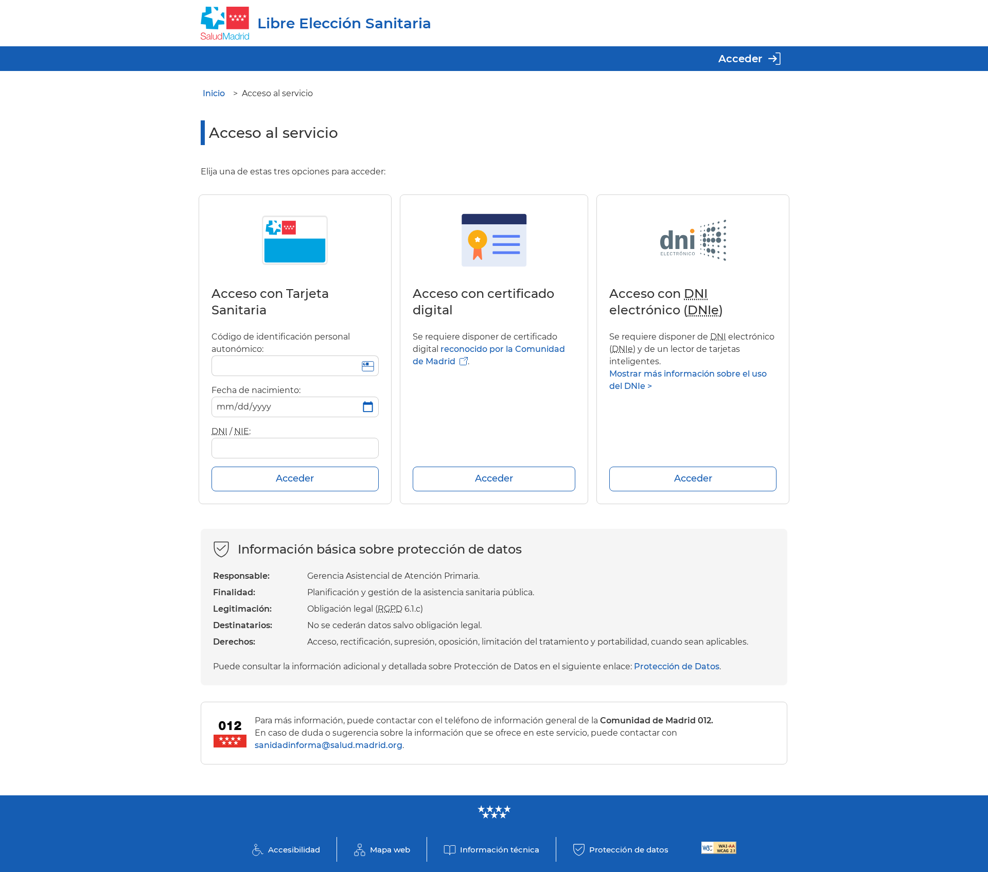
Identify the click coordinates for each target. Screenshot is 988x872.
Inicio (214, 93)
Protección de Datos (676, 666)
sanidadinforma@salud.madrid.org (328, 745)
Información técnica (499, 850)
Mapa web (390, 850)
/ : (231, 431)
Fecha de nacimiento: (256, 390)
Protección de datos (628, 850)
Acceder (740, 58)
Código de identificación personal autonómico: (280, 343)
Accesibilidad (294, 850)
